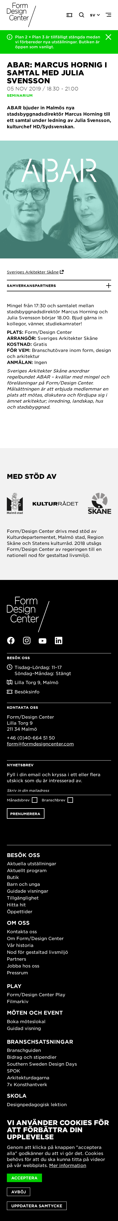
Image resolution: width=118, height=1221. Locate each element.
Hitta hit (16, 904)
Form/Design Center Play (36, 994)
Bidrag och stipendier (32, 1057)
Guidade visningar (27, 890)
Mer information (67, 1165)
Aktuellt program (27, 870)
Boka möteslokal (26, 1021)
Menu (108, 15)
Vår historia (20, 945)
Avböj (18, 1191)
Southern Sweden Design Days (42, 1063)
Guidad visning (24, 1028)
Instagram (26, 640)
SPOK (13, 1070)
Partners (16, 958)
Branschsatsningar (40, 1041)
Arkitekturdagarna (28, 1077)
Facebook (11, 640)
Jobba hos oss (23, 965)
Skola (17, 1095)
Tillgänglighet (23, 897)
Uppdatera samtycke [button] (36, 1205)
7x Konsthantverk (27, 1084)
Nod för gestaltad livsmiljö (37, 952)
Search (82, 15)
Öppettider (19, 911)
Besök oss (23, 855)
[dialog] (59, 1164)
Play (14, 986)
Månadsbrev (18, 800)
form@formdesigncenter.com (40, 743)
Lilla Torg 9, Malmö (36, 682)
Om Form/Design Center (35, 938)
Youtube (42, 641)
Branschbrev (53, 800)
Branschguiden (24, 1050)
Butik (13, 877)
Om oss (18, 923)
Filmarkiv (18, 1001)
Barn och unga (23, 884)
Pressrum (17, 972)
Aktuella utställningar (31, 863)
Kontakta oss (22, 931)
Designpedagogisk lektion (37, 1104)
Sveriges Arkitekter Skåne (33, 271)
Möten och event (35, 1012)
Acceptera (24, 1178)
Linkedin (58, 640)
